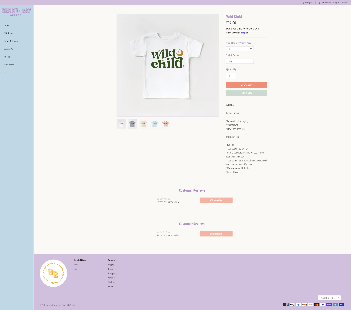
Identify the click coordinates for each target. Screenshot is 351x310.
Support (112, 260)
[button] (213, 65)
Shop (75, 269)
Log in (304, 2)
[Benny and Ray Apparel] (16, 12)
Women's (8, 49)
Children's (8, 33)
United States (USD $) (329, 2)
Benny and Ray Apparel (53, 305)
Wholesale (9, 64)
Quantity (231, 69)
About (7, 56)
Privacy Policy (112, 273)
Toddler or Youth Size (239, 43)
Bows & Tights (11, 41)
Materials (111, 286)
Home (6, 25)
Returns (110, 269)
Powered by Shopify (68, 305)
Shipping (111, 264)
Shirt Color (232, 55)
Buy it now (247, 93)
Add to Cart (246, 85)
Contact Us (111, 277)
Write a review (216, 200)
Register (309, 2)
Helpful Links (80, 260)
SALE (6, 72)
